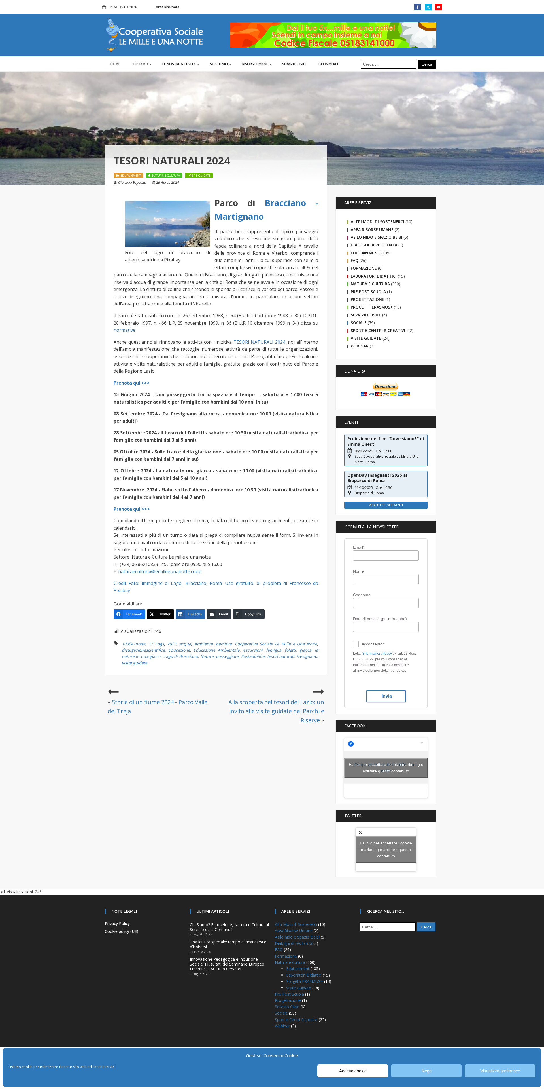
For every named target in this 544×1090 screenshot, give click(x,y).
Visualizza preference (500, 1070)
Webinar (360, 345)
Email (358, 547)
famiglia (273, 650)
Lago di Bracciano (181, 656)
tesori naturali (280, 656)
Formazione (364, 268)
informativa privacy (377, 654)
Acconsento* (373, 644)
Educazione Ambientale (216, 650)
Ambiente (203, 644)
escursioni (253, 650)
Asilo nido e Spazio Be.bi (376, 237)
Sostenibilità (253, 656)
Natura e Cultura (370, 283)
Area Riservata (167, 7)
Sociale (359, 322)
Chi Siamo (139, 64)
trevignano (307, 656)
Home (115, 64)
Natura (207, 656)
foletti (290, 650)
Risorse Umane (255, 64)
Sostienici (219, 64)
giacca (305, 650)
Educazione (179, 650)
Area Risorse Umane (372, 229)
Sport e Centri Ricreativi (378, 330)
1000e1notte (133, 644)
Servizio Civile (294, 64)
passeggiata (227, 656)
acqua (185, 644)
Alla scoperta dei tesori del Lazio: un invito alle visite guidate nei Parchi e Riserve (276, 711)
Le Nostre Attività (179, 64)
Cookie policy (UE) (121, 931)
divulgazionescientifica (143, 650)
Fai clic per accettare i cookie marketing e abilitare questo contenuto (386, 767)
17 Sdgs (156, 644)
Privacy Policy (117, 923)
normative (124, 330)
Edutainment (365, 252)
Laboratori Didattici (374, 276)
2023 (171, 644)
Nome (358, 571)
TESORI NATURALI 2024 (259, 342)
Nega (427, 1070)
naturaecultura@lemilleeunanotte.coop (159, 571)
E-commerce (328, 64)
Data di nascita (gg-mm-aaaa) (380, 618)
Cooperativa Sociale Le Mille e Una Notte (276, 644)
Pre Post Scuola (368, 291)
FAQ (354, 260)
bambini (224, 644)
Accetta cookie (353, 1070)
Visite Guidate (366, 338)
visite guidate (134, 663)
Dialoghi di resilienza (374, 245)
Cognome (362, 595)
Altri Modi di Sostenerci (377, 221)
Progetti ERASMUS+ (372, 307)
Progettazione (367, 299)
